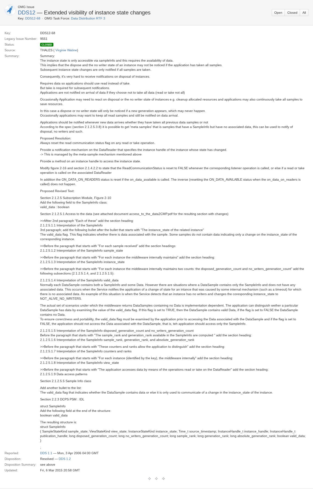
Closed (292, 12)
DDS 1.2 (65, 459)
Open (278, 12)
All (304, 12)
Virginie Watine (66, 50)
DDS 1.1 (46, 453)
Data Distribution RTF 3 (88, 18)
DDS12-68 (32, 18)
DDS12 (26, 12)
